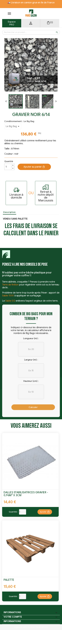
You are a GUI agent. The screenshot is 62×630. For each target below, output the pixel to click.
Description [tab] (9, 212)
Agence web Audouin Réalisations (31, 627)
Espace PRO (12, 23)
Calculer (33, 407)
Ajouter (45, 511)
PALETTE (9, 579)
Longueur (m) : (31, 338)
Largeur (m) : (31, 359)
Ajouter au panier (34, 166)
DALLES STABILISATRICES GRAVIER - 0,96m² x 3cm (26, 494)
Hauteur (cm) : (31, 381)
